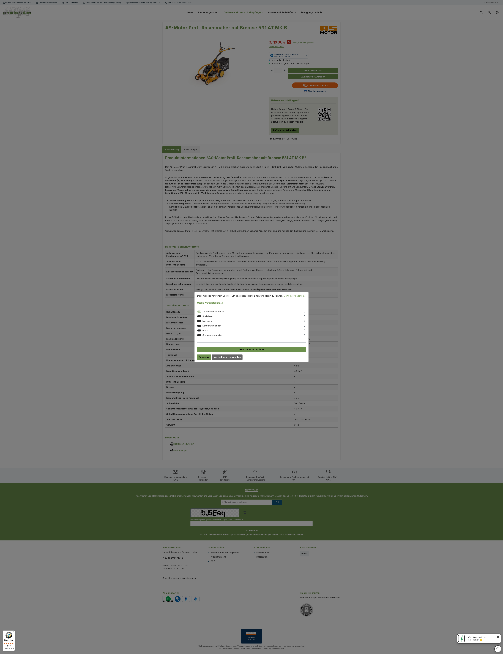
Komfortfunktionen (211, 326)
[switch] (199, 316)
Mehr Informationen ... (295, 295)
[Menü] (13, 632)
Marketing (207, 321)
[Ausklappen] (304, 311)
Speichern (204, 357)
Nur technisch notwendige (227, 357)
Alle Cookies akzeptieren (251, 349)
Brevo (205, 330)
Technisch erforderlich (213, 311)
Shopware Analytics (212, 335)
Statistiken (207, 316)
